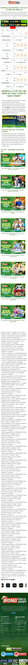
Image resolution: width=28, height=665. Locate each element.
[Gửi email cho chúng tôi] (16, 613)
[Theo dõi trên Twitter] (14, 613)
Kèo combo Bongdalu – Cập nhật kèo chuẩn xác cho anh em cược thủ (13, 169)
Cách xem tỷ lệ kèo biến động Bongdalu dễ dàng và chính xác (13, 299)
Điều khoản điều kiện (5, 620)
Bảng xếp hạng (4, 630)
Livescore (3, 632)
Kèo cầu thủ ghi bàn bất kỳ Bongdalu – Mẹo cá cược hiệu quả (13, 256)
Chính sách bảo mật (5, 621)
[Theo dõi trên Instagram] (13, 613)
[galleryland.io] (14, 2)
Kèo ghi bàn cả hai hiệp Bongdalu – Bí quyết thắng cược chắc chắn (13, 190)
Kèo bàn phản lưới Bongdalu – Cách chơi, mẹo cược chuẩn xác (13, 234)
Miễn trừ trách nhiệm (5, 618)
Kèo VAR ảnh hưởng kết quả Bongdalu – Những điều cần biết (13, 321)
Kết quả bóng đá (4, 628)
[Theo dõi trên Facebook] (11, 613)
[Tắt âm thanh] (26, 33)
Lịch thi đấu (3, 627)
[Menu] (2, 2)
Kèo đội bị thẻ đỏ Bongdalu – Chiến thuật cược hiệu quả (13, 212)
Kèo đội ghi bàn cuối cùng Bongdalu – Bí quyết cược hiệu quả (13, 277)
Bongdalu (4, 100)
